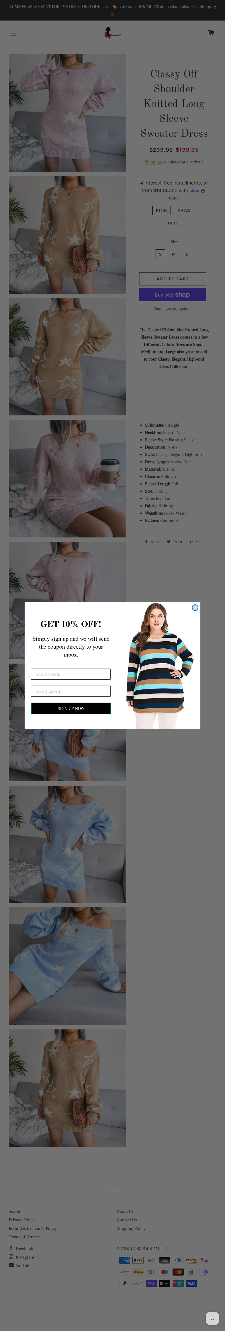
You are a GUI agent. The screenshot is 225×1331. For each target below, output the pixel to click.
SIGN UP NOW (71, 708)
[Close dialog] (195, 607)
